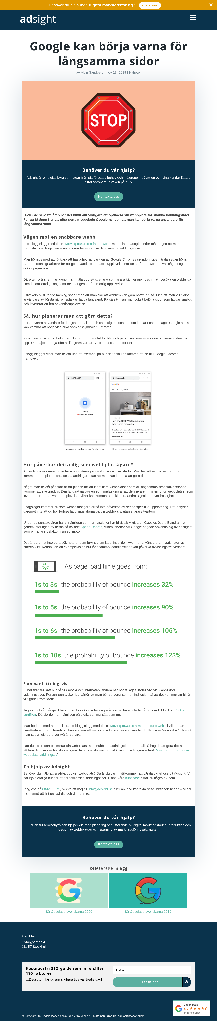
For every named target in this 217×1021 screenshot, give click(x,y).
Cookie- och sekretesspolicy (125, 1016)
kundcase (132, 778)
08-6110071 (51, 789)
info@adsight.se (100, 789)
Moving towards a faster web (87, 244)
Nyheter (135, 72)
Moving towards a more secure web (137, 726)
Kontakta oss (150, 5)
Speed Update (91, 527)
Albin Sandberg (92, 72)
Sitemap (99, 1016)
